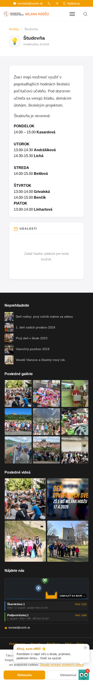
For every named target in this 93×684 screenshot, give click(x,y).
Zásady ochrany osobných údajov (62, 664)
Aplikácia (73, 3)
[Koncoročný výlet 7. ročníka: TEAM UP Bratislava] (74, 449)
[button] (83, 674)
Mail (68, 644)
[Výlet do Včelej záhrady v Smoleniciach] (18, 421)
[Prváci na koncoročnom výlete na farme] (18, 449)
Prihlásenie (17, 644)
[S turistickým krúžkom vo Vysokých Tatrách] (46, 421)
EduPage (53, 644)
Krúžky (14, 29)
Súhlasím (24, 675)
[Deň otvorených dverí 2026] (67, 499)
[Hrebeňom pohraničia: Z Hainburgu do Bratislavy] (67, 541)
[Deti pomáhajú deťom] (74, 393)
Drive (80, 644)
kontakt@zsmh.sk (30, 3)
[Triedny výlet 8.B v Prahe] (46, 449)
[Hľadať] (85, 14)
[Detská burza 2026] (46, 393)
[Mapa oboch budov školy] (46, 589)
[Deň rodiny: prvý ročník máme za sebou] (18, 393)
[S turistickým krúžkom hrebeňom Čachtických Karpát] (25, 541)
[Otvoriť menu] (72, 13)
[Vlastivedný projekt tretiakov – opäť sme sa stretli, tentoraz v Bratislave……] (74, 421)
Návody (35, 644)
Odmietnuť (68, 675)
